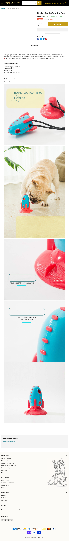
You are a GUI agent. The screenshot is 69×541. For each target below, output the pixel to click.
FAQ (2, 472)
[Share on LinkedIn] (44, 39)
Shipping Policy (5, 468)
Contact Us (4, 470)
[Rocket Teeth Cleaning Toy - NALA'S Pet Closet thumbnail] (3, 16)
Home (3, 8)
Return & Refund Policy (7, 463)
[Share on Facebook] (38, 39)
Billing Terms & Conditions (8, 465)
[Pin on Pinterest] (46, 39)
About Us (3, 487)
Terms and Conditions (7, 483)
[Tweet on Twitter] (41, 39)
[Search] (39, 3)
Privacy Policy (5, 461)
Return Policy (5, 485)
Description (34, 45)
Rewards (3, 495)
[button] (52, 29)
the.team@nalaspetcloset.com (13, 510)
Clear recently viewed (9, 441)
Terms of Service (6, 458)
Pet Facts (3, 498)
